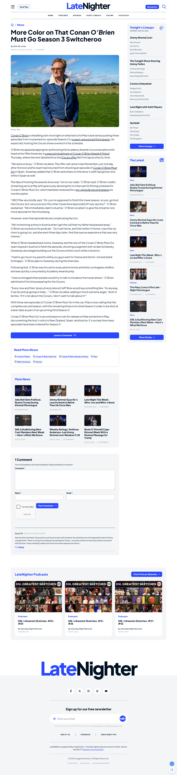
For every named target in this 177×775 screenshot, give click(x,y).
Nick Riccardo (19, 46)
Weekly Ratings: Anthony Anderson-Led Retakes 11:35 (65, 432)
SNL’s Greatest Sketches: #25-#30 (36, 622)
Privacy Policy (98, 726)
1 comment (40, 50)
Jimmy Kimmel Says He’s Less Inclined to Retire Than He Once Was (64, 402)
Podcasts (22, 616)
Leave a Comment (63, 335)
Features (133, 283)
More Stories (145, 337)
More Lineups (145, 146)
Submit (123, 718)
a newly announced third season (91, 139)
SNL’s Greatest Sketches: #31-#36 (86, 622)
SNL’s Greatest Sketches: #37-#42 (136, 622)
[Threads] (97, 691)
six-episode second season (92, 189)
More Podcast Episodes (145, 574)
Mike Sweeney (23, 362)
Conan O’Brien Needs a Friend (75, 356)
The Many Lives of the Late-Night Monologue (145, 289)
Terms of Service (112, 726)
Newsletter (152, 7)
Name (18, 493)
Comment (20, 468)
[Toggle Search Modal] (164, 7)
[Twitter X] (80, 691)
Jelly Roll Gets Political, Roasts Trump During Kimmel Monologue (28, 402)
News (20, 25)
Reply (21, 547)
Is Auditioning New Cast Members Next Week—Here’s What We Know (29, 432)
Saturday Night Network (31, 629)
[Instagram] (88, 691)
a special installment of (77, 153)
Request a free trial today (93, 749)
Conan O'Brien (23, 356)
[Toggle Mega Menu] (13, 7)
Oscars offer (69, 157)
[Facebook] (71, 691)
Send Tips (24, 7)
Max (95, 356)
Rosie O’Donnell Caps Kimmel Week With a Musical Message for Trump (96, 433)
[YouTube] (106, 691)
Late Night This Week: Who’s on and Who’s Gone (99, 401)
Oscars (39, 362)
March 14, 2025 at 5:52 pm (34, 533)
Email (69, 493)
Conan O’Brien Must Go (46, 356)
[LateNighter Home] (88, 7)
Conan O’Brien (20, 135)
